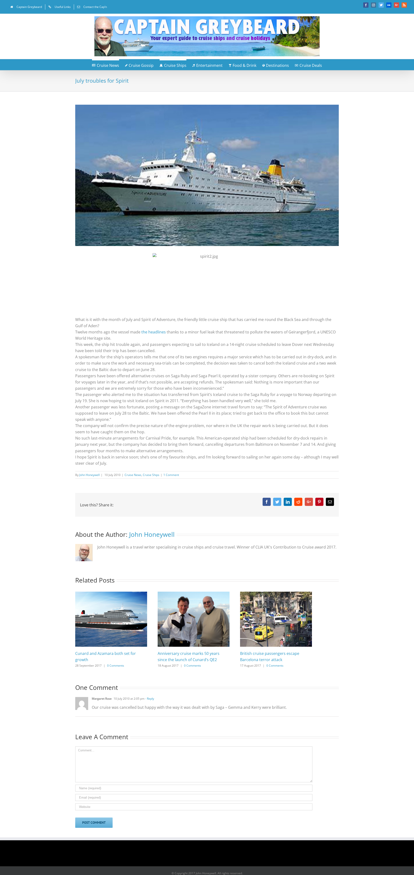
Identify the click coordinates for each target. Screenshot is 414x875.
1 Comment (171, 475)
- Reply (149, 699)
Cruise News (133, 475)
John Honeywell (89, 475)
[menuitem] (26, 7)
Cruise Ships (151, 475)
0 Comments (115, 665)
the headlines (153, 332)
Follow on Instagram (210, 855)
